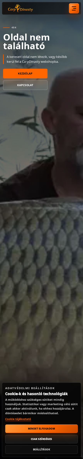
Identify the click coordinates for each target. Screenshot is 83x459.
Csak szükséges (41, 439)
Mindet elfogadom (41, 428)
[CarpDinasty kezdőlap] (20, 8)
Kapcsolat (25, 85)
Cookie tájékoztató (18, 419)
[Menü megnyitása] (74, 8)
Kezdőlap (25, 73)
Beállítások (41, 449)
